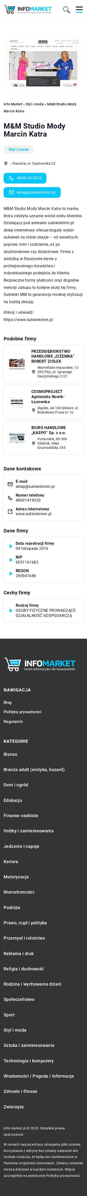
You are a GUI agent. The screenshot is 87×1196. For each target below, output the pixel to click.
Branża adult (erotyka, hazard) (34, 769)
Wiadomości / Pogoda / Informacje (39, 1076)
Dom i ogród (16, 784)
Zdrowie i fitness (20, 1091)
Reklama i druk (19, 953)
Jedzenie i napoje (22, 846)
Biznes (10, 754)
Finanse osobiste (21, 815)
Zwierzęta (14, 1106)
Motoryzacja (16, 876)
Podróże (12, 907)
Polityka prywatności (22, 712)
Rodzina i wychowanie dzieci (33, 984)
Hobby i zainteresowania (29, 830)
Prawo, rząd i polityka (25, 922)
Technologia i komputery (29, 1060)
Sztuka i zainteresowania (29, 1045)
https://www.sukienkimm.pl (28, 319)
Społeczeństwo (19, 999)
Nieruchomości (19, 892)
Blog (8, 702)
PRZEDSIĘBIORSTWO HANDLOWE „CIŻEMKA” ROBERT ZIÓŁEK (52, 356)
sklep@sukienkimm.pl (36, 192)
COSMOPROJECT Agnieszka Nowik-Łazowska (48, 396)
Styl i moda (18, 149)
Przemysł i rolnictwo (24, 938)
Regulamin (13, 721)
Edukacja (13, 800)
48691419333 (29, 178)
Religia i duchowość (24, 968)
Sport (9, 1014)
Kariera (11, 861)
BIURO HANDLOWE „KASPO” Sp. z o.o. (48, 430)
